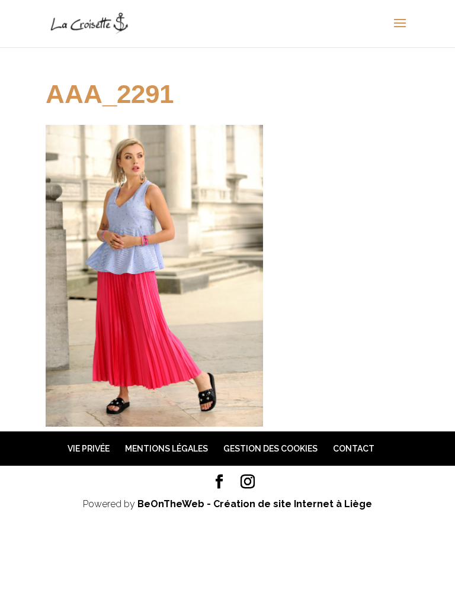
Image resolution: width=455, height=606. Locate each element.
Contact (353, 448)
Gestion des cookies (270, 448)
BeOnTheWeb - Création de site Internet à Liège (254, 504)
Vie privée (89, 448)
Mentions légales (166, 448)
